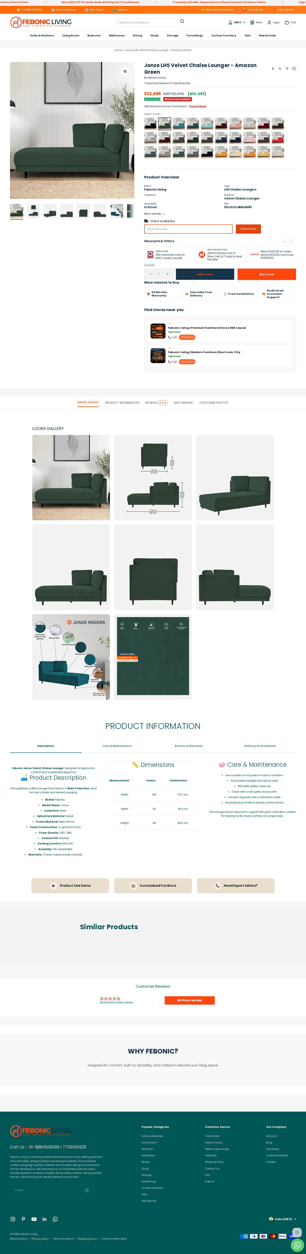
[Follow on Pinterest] (23, 1219)
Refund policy (18, 1238)
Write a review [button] (189, 1000)
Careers (271, 1162)
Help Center (283, 10)
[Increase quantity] (168, 274)
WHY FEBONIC (183, 403)
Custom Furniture (223, 35)
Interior (120, 10)
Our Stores (272, 1149)
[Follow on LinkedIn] (44, 1219)
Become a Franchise (217, 10)
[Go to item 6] (100, 212)
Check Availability (162, 221)
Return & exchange (217, 1149)
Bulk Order (94, 10)
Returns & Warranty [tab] (189, 746)
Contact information (114, 1238)
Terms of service (63, 1238)
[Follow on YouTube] (34, 1219)
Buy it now (267, 274)
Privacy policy (40, 1238)
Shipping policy (87, 1238)
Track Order (253, 10)
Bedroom (94, 35)
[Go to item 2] (33, 212)
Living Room (70, 35)
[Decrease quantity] (150, 274)
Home (118, 50)
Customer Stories (277, 1155)
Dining (137, 35)
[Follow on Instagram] (13, 1219)
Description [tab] (45, 746)
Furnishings (195, 35)
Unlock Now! (197, 106)
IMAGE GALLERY (88, 402)
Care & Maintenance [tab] (117, 746)
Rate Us (209, 1181)
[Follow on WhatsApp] (55, 1219)
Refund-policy (214, 1142)
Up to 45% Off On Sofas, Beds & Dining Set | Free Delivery (49, 2)
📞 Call (172, 337)
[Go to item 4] (66, 212)
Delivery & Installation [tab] (260, 746)
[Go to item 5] (83, 212)
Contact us (212, 1168)
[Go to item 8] (133, 212)
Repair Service (63, 10)
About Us (271, 1136)
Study (155, 35)
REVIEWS (156, 403)
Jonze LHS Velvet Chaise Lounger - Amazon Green (158, 50)
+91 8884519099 (29, 10)
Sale (248, 35)
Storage (172, 35)
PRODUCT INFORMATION (122, 403)
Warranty (211, 1155)
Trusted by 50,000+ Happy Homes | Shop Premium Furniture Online (168, 2)
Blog (269, 1142)
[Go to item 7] (116, 212)
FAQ (207, 1175)
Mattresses (117, 35)
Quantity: (149, 265)
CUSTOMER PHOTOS (214, 403)
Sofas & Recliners (42, 35)
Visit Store (187, 337)
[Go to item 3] (50, 212)
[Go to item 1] (16, 212)
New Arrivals (267, 35)
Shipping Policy (214, 1162)
